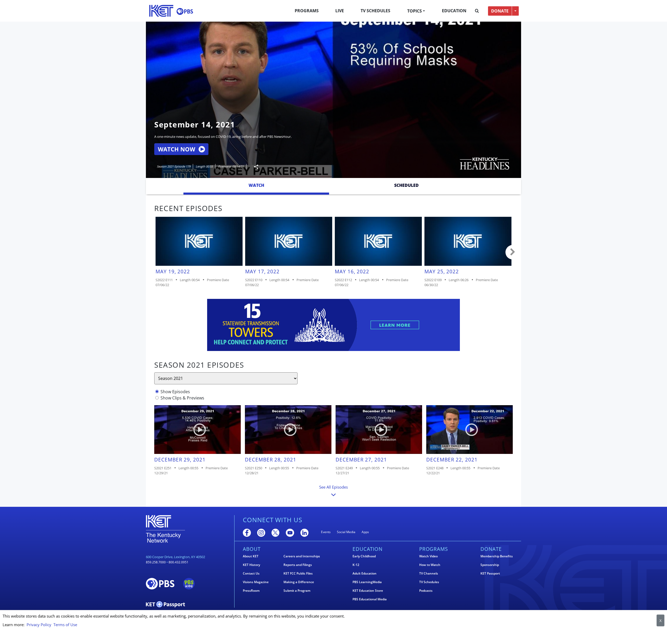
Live (339, 11)
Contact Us (251, 573)
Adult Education (364, 573)
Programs (307, 11)
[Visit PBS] (184, 11)
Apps (365, 532)
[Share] (254, 167)
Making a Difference (298, 582)
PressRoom (251, 591)
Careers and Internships (301, 556)
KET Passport (490, 573)
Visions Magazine (256, 582)
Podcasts (426, 591)
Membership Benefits (496, 556)
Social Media (346, 532)
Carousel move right (512, 252)
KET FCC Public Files (298, 573)
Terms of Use (65, 624)
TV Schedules (375, 11)
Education (454, 11)
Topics (414, 11)
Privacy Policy (39, 624)
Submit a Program (296, 591)
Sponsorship (489, 565)
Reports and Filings (297, 565)
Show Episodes (175, 391)
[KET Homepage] (161, 11)
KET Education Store (368, 591)
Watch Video (428, 556)
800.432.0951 (178, 562)
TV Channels (428, 573)
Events (326, 532)
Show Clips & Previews (182, 398)
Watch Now (176, 149)
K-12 (356, 565)
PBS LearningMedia (367, 582)
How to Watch (429, 565)
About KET (250, 556)
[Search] (477, 11)
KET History (251, 565)
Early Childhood (364, 556)
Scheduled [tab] (406, 185)
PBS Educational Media (370, 599)
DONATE (500, 11)
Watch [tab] (256, 185)
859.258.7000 (156, 562)
